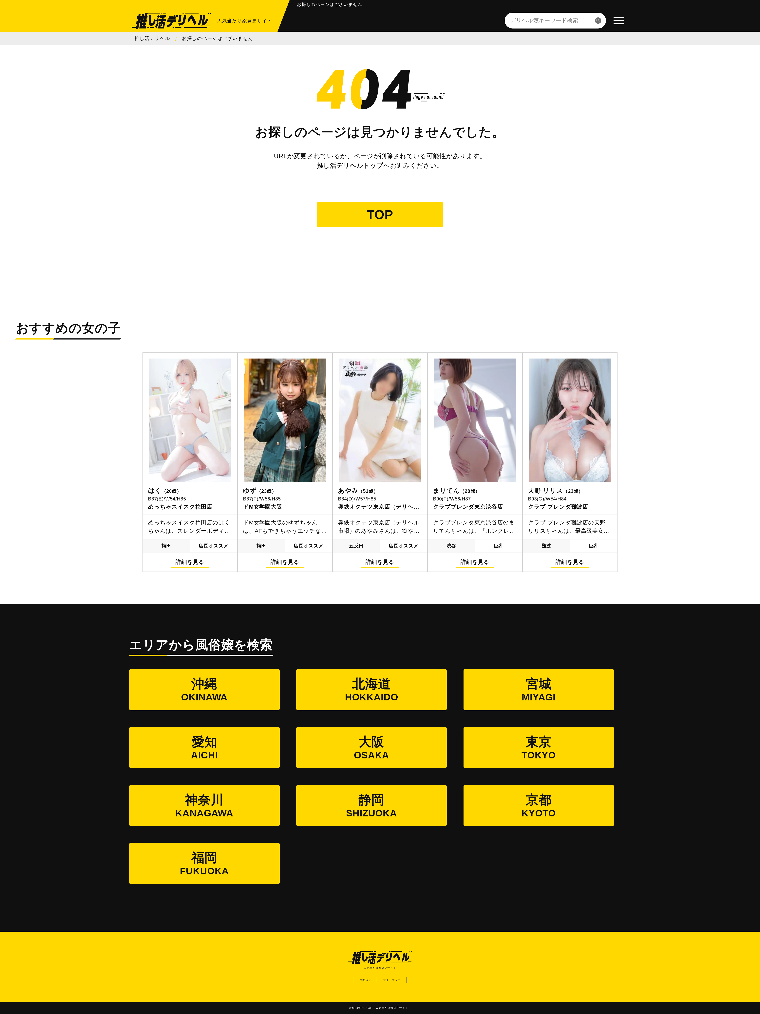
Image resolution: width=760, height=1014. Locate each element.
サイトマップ (392, 980)
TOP (380, 214)
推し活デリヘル (152, 38)
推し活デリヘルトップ (350, 165)
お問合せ (365, 980)
